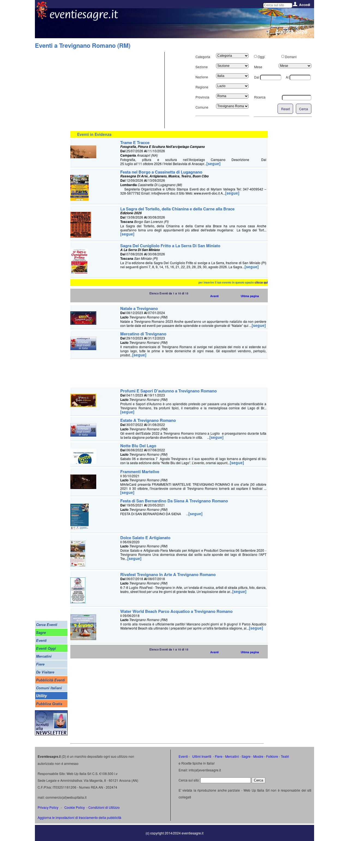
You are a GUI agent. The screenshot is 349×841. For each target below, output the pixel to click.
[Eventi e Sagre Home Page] (41, 17)
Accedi (304, 4)
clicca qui (261, 282)
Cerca (303, 108)
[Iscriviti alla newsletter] (51, 733)
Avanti (214, 296)
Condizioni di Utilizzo (104, 807)
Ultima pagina (250, 296)
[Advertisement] (116, 90)
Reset (285, 108)
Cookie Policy (74, 807)
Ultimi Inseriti (201, 756)
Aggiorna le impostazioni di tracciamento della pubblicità (79, 817)
